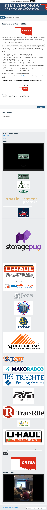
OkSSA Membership (20, 76)
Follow (5, 453)
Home (2, 17)
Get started (33, 1)
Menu (23, 13)
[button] (21, 166)
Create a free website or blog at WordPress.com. (10, 507)
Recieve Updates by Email (10, 447)
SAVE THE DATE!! (41, 107)
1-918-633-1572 (5, 138)
